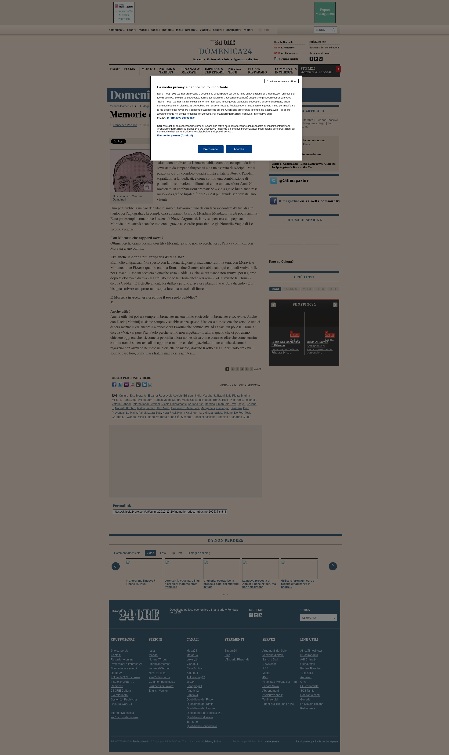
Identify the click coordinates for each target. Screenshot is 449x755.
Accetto (239, 149)
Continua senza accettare (282, 81)
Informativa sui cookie (181, 117)
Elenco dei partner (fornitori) (175, 135)
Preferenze (210, 149)
